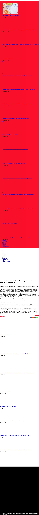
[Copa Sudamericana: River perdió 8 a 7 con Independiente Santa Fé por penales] (10, 176)
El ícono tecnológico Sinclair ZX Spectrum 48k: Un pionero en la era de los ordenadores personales (17, 372)
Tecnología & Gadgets (6, 246)
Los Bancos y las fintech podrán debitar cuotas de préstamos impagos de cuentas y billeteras (20, 30)
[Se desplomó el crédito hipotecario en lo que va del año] (10, 57)
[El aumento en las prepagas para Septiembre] (10, 13)
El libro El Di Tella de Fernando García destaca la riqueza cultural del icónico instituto (15, 353)
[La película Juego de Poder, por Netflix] (10, 221)
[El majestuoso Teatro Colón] (14, 390)
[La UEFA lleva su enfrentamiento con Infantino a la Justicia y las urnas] (10, 147)
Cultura (4, 242)
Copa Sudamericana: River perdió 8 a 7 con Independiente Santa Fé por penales (17, 178)
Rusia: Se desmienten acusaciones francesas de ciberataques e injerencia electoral (18, 104)
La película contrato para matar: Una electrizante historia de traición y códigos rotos (18, 194)
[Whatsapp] (37, 317)
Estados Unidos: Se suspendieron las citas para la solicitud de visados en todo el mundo (19, 89)
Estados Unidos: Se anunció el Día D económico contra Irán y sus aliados (16, 118)
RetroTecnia (4, 243)
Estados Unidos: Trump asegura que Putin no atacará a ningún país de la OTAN (17, 75)
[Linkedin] (34, 317)
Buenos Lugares (5, 244)
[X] (31, 317)
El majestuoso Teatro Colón (5, 391)
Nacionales (3, 251)
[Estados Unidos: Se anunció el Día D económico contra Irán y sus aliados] (10, 116)
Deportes (3, 121)
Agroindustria (5, 241)
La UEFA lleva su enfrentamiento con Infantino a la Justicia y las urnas (15, 149)
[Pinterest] (35, 317)
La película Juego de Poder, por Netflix (10, 223)
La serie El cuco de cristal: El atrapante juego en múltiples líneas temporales (16, 237)
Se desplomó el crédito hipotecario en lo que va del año (13, 58)
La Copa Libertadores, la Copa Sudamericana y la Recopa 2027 (14, 163)
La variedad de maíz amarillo (5, 334)
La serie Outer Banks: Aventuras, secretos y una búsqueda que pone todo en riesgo (18, 208)
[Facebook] (30, 317)
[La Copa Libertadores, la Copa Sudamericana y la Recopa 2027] (10, 161)
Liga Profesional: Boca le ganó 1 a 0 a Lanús (11, 134)
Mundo (3, 61)
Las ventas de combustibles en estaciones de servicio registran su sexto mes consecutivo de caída (21, 44)
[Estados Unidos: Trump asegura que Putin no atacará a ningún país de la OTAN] (10, 73)
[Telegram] (38, 317)
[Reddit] (33, 317)
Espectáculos (4, 180)
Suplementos (4, 240)
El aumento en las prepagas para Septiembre (11, 15)
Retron (4, 245)
